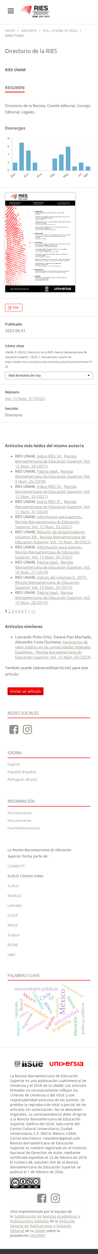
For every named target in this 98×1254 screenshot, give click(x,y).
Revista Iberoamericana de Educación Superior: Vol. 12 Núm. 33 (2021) (52, 491)
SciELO (13, 885)
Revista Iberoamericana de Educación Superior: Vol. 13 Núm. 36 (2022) (47, 554)
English (14, 764)
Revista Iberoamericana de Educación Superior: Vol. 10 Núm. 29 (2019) (47, 585)
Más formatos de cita (25, 375)
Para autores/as (19, 820)
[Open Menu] (11, 11)
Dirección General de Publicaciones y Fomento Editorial (42, 1226)
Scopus (14, 935)
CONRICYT (16, 866)
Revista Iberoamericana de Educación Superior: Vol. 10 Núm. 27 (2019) (52, 567)
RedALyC (15, 895)
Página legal (48, 471)
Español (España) (22, 771)
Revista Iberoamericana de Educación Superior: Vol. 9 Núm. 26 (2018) (52, 476)
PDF (15, 307)
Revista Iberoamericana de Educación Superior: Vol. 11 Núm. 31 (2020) (52, 506)
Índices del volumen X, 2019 (62, 577)
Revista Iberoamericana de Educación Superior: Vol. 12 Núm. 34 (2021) (52, 461)
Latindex (15, 905)
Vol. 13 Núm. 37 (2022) (60, 30)
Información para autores (59, 516)
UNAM (39, 1230)
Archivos (29, 30)
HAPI (11, 954)
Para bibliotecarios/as (24, 828)
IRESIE (13, 925)
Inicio (10, 30)
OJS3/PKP (37, 1235)
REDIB (13, 944)
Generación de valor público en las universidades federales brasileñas (53, 647)
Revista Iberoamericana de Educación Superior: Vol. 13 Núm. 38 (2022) (53, 539)
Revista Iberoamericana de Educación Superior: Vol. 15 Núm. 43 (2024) (53, 654)
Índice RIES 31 (49, 501)
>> (33, 611)
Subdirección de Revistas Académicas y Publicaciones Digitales (45, 1218)
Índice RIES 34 (49, 456)
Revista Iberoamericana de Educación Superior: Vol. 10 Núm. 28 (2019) (52, 597)
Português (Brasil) (22, 779)
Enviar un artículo (25, 691)
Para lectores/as (19, 813)
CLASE (13, 915)
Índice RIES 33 (49, 486)
